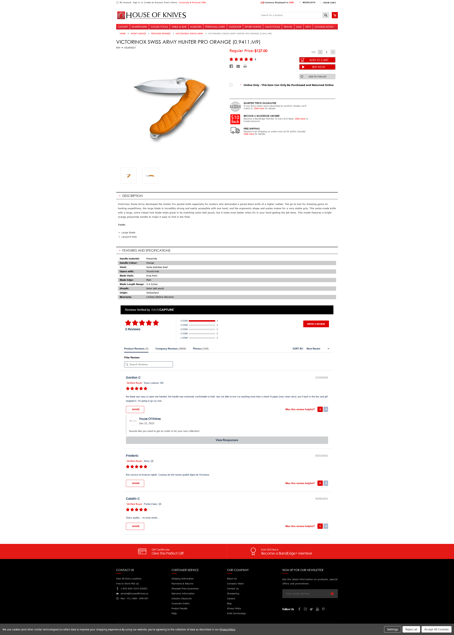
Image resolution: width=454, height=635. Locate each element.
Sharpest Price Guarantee (184, 588)
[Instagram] (305, 609)
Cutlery (123, 26)
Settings (392, 629)
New (308, 26)
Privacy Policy (227, 629)
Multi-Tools (272, 26)
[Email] (238, 66)
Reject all (411, 629)
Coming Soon (324, 26)
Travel (288, 26)
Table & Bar (179, 26)
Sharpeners (139, 26)
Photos (201, 348)
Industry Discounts (181, 598)
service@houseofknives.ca (134, 593)
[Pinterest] (323, 609)
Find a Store (170, 2)
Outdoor (235, 26)
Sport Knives (253, 26)
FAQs (174, 613)
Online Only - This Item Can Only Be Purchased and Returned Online (287, 85)
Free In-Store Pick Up (127, 583)
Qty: (313, 51)
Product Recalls (179, 608)
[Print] (245, 66)
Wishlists (309, 2)
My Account (125, 2)
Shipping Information (182, 578)
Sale (299, 26)
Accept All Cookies (436, 629)
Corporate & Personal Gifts (192, 2)
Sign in (136, 2)
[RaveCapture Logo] (162, 309)
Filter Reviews (132, 357)
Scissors (195, 26)
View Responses (227, 440)
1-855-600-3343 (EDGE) (134, 588)
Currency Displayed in (279, 2)
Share (135, 409)
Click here (259, 108)
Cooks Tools (159, 26)
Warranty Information (183, 593)
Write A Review (316, 324)
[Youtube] (317, 609)
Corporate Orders (180, 603)
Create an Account (153, 2)
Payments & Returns (182, 583)
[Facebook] (231, 66)
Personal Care (215, 26)
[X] (311, 609)
